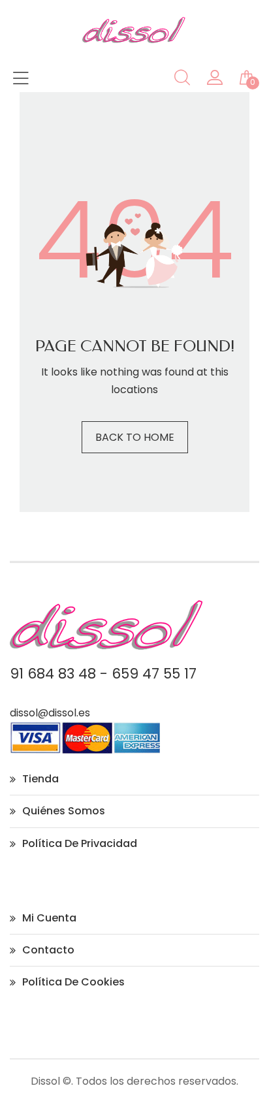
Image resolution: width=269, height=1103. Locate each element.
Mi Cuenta (49, 917)
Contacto (48, 949)
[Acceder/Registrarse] (215, 80)
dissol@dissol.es (50, 712)
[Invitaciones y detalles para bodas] (134, 39)
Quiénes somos (63, 810)
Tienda (40, 778)
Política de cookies (73, 981)
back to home (134, 437)
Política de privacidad (79, 843)
